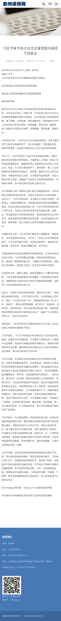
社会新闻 (19, 61)
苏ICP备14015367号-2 (34, 616)
